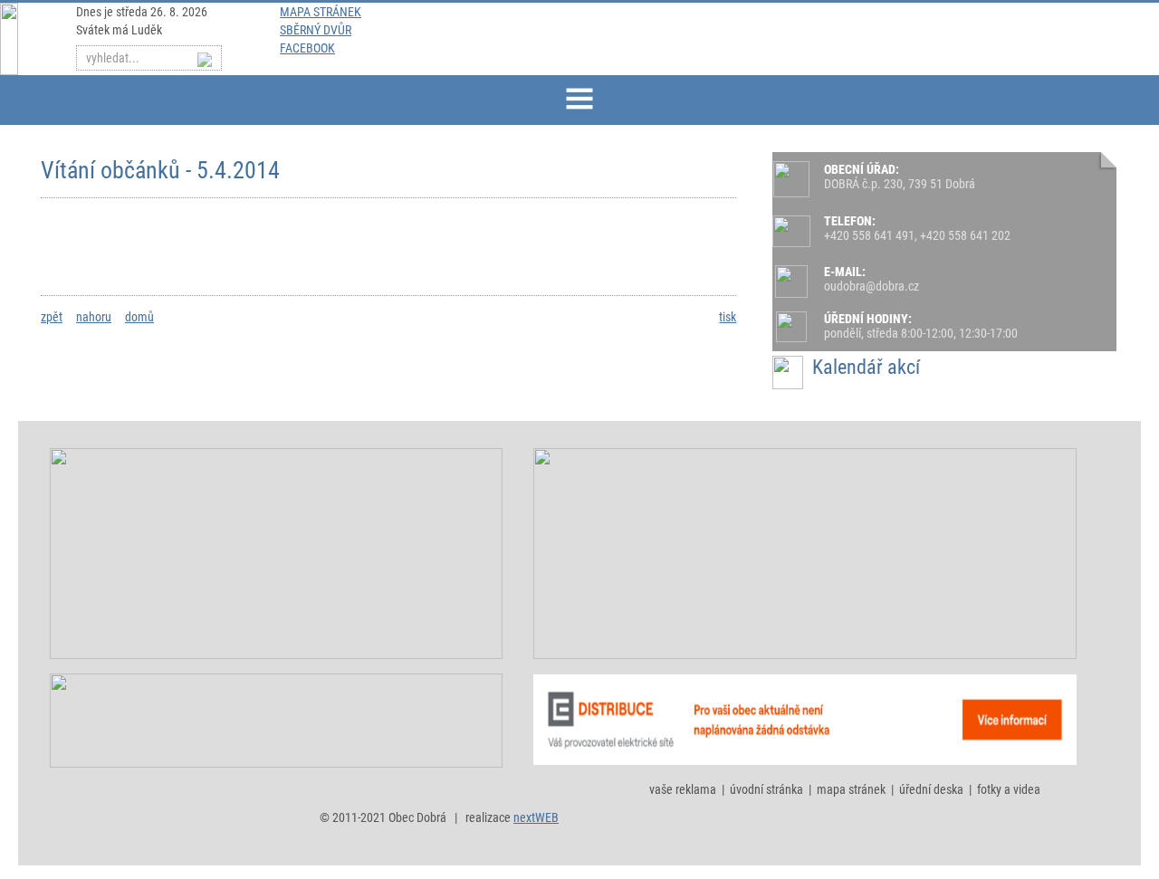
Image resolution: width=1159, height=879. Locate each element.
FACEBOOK (307, 48)
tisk (727, 317)
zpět (51, 317)
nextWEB (536, 817)
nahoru (93, 317)
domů (139, 317)
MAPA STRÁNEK (320, 12)
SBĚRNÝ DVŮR (315, 30)
